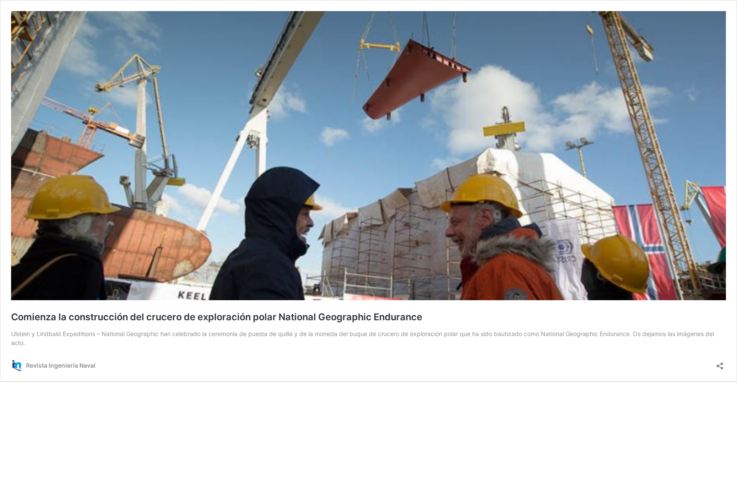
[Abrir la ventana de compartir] (720, 363)
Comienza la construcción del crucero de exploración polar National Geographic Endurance (216, 316)
